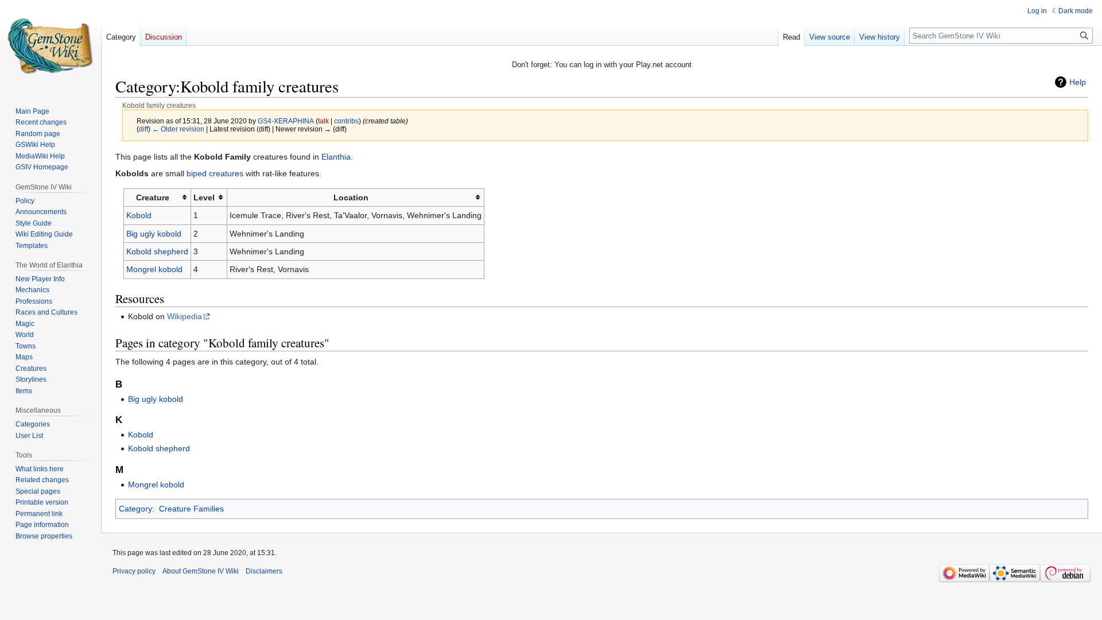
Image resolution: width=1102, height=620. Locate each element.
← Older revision (178, 129)
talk (323, 121)
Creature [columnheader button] (152, 197)
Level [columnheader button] (204, 197)
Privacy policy (134, 571)
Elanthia (336, 156)
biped (197, 173)
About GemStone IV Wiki (200, 571)
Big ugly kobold (153, 233)
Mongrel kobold (154, 269)
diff (143, 129)
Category (135, 508)
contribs (346, 121)
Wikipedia (184, 316)
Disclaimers (264, 571)
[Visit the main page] (50, 46)
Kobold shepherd (157, 251)
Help (1077, 82)
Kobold (139, 215)
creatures (226, 173)
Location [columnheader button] (350, 197)
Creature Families (191, 508)
